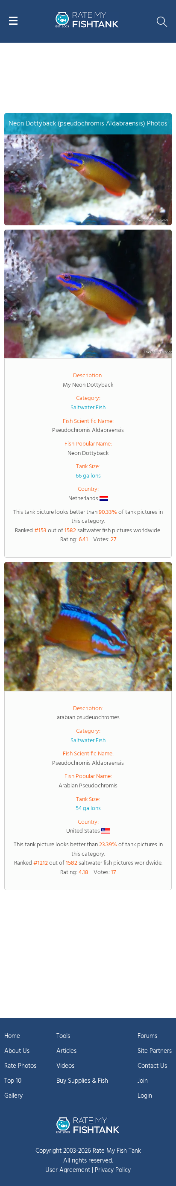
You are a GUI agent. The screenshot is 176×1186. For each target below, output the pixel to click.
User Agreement (67, 1170)
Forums (147, 1036)
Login (145, 1096)
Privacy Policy (113, 1170)
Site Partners (155, 1051)
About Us (16, 1051)
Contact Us (152, 1066)
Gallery (13, 1096)
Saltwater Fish (88, 408)
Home (12, 1036)
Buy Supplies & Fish (82, 1081)
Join (143, 1081)
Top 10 (12, 1081)
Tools (63, 1036)
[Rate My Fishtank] (87, 26)
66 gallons (88, 476)
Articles (66, 1051)
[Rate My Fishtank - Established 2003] (88, 1125)
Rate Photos (20, 1066)
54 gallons (88, 808)
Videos (65, 1066)
